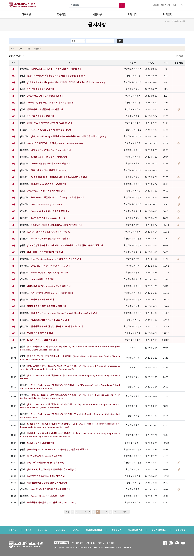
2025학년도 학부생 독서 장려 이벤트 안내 (46, 476)
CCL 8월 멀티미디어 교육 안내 (40, 116)
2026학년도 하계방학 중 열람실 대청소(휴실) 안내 (49, 123)
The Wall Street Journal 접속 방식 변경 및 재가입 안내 (56, 259)
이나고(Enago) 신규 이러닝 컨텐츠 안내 (48, 184)
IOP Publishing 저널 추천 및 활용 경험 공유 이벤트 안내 (56, 69)
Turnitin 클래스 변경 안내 (42, 279)
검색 (120, 41)
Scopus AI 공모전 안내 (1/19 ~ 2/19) (48, 496)
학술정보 (37, 48)
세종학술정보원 (135, 530)
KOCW (76, 530)
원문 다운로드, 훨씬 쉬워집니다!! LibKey (49, 170)
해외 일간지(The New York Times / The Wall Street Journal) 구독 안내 (64, 313)
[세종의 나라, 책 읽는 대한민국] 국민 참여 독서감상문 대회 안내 (59, 177)
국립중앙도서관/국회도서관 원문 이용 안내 (50, 319)
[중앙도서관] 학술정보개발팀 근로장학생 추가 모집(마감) (52, 469)
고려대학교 (180, 530)
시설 (28, 48)
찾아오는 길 (90, 543)
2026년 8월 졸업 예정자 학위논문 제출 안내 (50, 163)
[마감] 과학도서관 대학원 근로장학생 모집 (45, 462)
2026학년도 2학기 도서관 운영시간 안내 (45, 95)
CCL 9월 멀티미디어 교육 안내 (40, 89)
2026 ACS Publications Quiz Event (48, 218)
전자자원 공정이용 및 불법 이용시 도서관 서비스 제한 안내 (57, 326)
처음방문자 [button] (165, 5)
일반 (20, 48)
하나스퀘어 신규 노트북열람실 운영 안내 (45, 252)
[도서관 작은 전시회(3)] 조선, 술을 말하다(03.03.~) (49, 231)
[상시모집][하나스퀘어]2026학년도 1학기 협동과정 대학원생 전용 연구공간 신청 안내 (65, 245)
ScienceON (42, 530)
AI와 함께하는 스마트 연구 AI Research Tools (52, 292)
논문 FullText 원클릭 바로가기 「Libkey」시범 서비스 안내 (57, 197)
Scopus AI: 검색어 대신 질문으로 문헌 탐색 (50, 211)
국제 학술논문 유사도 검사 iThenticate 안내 (51, 150)
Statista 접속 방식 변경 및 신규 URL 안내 (49, 272)
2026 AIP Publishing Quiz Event (47, 204)
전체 (12, 48)
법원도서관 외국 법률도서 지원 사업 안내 (45, 109)
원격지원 (110, 542)
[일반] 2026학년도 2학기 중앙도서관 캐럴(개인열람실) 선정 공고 (56, 75)
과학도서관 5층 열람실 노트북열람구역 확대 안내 (49, 286)
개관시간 (100, 543)
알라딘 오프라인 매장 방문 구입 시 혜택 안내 (46, 306)
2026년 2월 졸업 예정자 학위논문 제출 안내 (50, 489)
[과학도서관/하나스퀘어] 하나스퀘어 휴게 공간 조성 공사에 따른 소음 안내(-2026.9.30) (66, 82)
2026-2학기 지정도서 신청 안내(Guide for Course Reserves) (55, 143)
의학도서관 (116, 530)
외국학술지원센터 (94, 530)
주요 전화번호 (77, 543)
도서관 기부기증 (159, 530)
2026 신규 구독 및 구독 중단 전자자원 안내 (50, 265)
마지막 (125, 512)
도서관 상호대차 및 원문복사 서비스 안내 (49, 156)
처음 (67, 512)
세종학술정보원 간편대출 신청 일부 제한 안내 (47, 482)
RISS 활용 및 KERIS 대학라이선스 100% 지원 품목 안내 (56, 225)
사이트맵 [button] (12, 530)
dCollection (60, 530)
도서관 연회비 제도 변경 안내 (40, 333)
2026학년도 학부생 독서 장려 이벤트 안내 (46, 190)
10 (115, 512)
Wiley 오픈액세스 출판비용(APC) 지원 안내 (50, 238)
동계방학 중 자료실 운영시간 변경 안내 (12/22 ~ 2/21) (51, 502)
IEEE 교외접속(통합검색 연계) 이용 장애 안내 (51, 129)
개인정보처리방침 (62, 543)
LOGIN (156, 5)
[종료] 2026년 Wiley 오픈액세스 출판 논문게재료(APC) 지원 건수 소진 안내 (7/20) (68, 136)
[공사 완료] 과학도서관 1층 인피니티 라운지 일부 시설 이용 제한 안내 (57, 449)
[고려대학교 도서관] (26, 544)
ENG (174, 5)
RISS (28, 530)
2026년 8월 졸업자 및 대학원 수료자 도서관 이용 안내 (51, 102)
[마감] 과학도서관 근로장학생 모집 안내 (44, 456)
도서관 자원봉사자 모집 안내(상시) (42, 340)
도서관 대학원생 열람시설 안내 (40, 443)
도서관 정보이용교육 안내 (42, 299)
